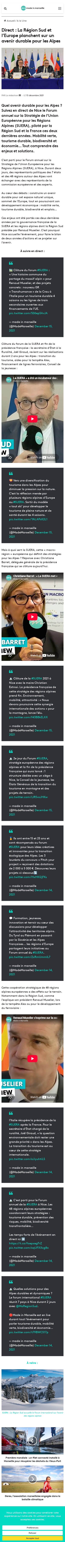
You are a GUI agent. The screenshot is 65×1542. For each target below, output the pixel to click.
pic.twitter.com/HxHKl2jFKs (28, 877)
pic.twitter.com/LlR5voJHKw (28, 797)
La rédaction (12, 95)
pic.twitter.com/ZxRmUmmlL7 (29, 957)
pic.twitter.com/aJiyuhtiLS (27, 1159)
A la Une (22, 20)
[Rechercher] (5, 9)
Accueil (10, 20)
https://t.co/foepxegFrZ (25, 1243)
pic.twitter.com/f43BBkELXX (28, 717)
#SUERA (42, 270)
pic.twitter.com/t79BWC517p (28, 1332)
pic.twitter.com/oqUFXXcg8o (29, 1247)
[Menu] (59, 9)
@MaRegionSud (26, 1306)
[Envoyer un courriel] (20, 95)
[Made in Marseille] (32, 8)
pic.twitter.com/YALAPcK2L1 (28, 519)
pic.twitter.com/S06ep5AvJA (28, 313)
